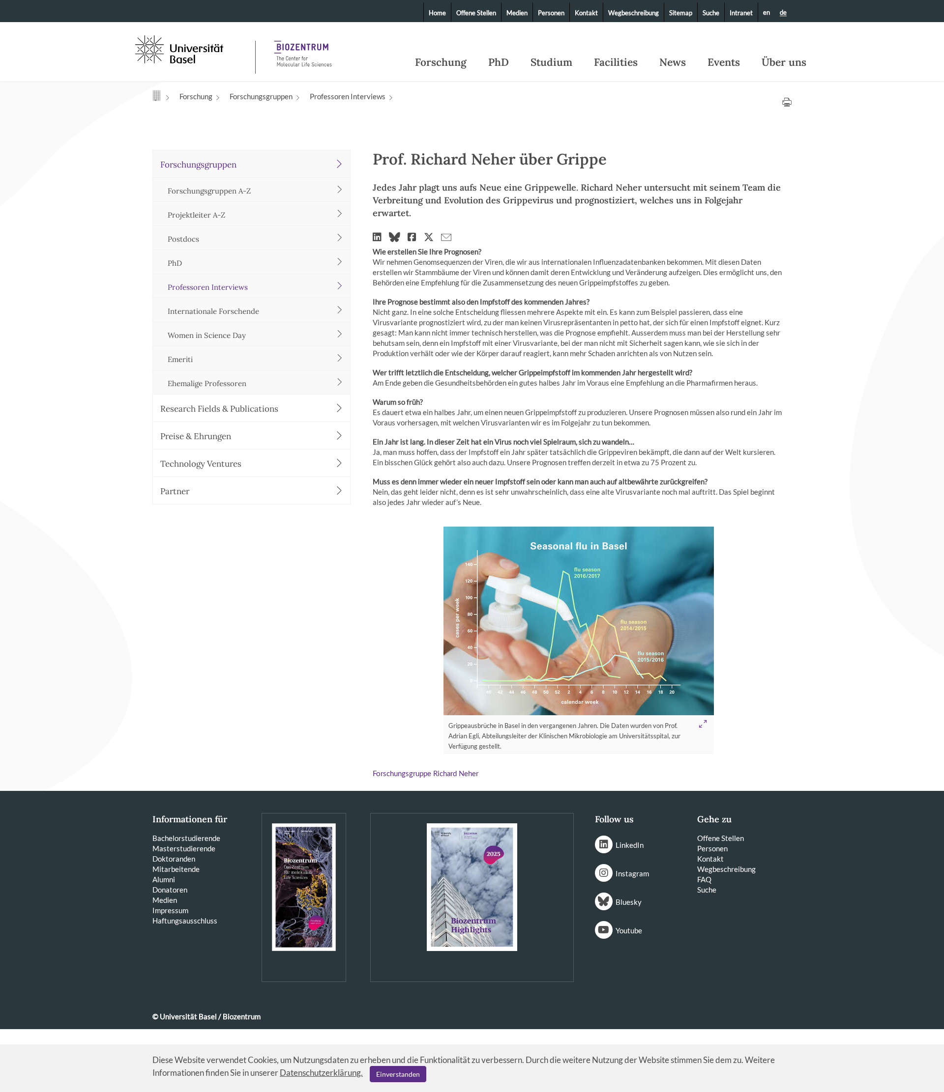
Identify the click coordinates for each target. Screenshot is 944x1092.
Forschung (441, 62)
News (672, 62)
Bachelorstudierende (186, 838)
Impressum (170, 910)
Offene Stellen (476, 13)
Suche (711, 13)
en (766, 12)
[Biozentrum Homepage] (302, 49)
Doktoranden (173, 858)
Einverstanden (398, 1074)
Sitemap (680, 13)
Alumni (163, 879)
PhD (498, 62)
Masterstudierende (183, 848)
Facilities (616, 62)
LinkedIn (630, 844)
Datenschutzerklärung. (321, 1072)
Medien (517, 13)
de (783, 12)
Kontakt (586, 13)
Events (724, 62)
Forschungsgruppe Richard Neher (425, 774)
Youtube (629, 930)
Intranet (741, 13)
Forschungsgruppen (261, 96)
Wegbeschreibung (633, 13)
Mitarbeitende (176, 869)
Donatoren (169, 889)
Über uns (784, 62)
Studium (551, 62)
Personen (551, 13)
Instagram (632, 873)
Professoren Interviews (347, 96)
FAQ (704, 879)
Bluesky (629, 901)
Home (437, 13)
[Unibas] (194, 48)
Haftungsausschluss (184, 920)
